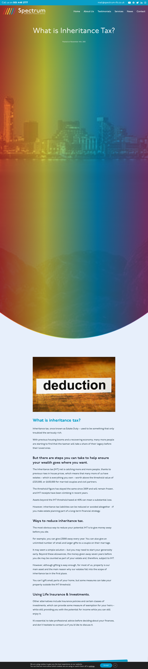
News (130, 11)
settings (92, 666)
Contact (141, 11)
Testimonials (104, 11)
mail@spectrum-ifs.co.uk (111, 3)
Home (77, 11)
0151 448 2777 (20, 3)
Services (119, 11)
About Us (89, 11)
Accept (106, 665)
